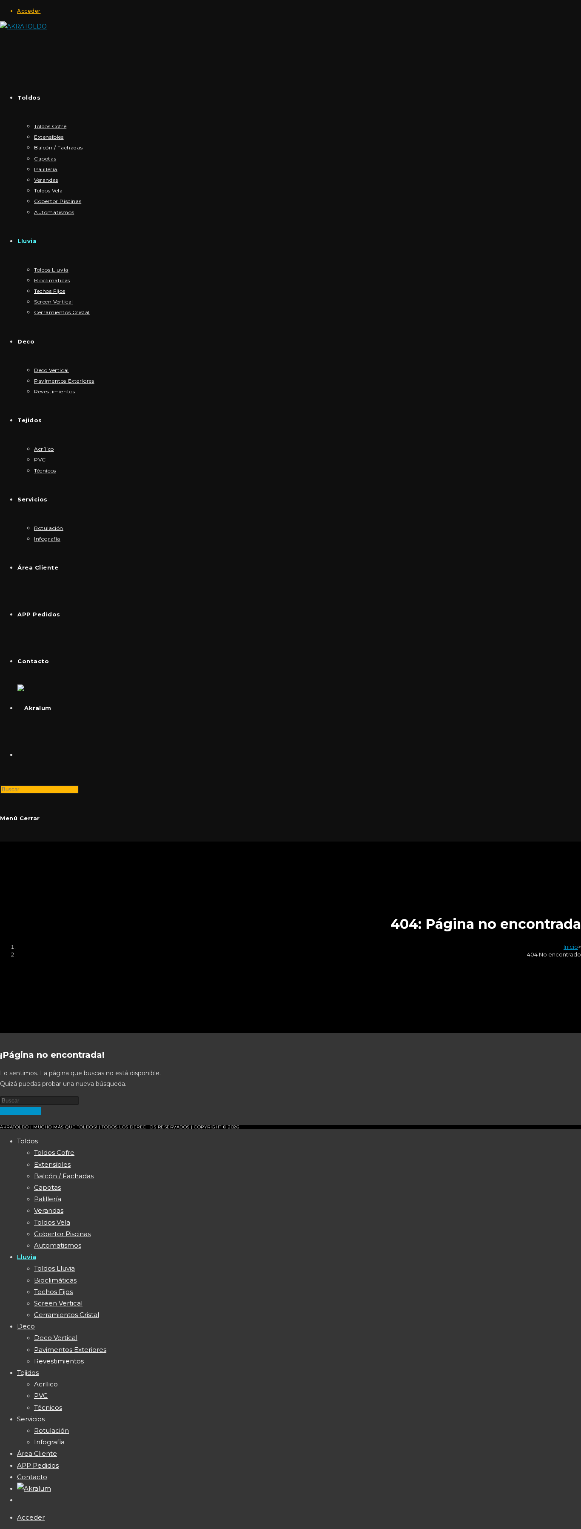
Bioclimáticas (55, 1280)
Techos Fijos (53, 1292)
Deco (26, 1326)
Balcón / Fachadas (64, 1176)
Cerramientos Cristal (66, 1315)
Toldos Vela (52, 1222)
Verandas (48, 1210)
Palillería (47, 1199)
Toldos (27, 1141)
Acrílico (46, 1384)
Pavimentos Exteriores (70, 1350)
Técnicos (48, 1407)
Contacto (32, 1477)
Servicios (31, 1419)
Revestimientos (59, 1361)
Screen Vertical (58, 1303)
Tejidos (28, 1373)
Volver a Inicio (20, 1111)
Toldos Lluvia (54, 1268)
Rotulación (51, 1430)
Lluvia (26, 1257)
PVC (41, 1396)
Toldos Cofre (54, 1152)
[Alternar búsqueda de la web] (17, 754)
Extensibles (52, 1164)
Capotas (47, 1187)
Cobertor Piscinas (62, 1234)
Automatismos (57, 1245)
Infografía (49, 1442)
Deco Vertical (55, 1338)
